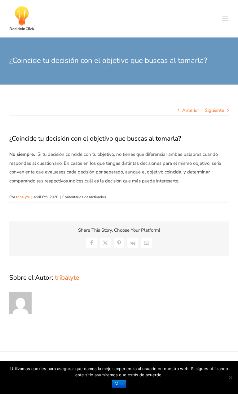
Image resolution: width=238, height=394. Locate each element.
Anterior (190, 110)
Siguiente (214, 110)
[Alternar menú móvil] (225, 18)
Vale (119, 384)
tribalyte (23, 197)
